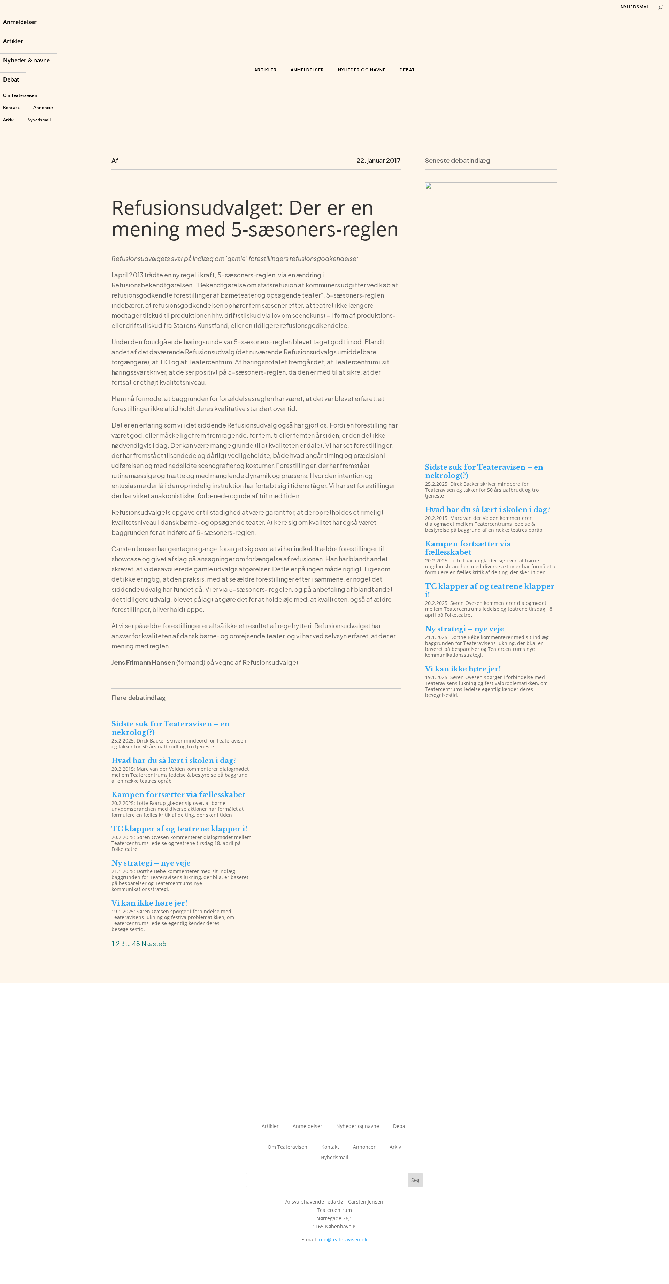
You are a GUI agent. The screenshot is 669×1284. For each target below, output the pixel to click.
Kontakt (11, 107)
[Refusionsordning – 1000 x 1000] (491, 448)
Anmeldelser (20, 23)
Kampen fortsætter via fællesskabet (178, 795)
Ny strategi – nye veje (151, 863)
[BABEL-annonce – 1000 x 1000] (491, 187)
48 (136, 943)
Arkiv (8, 120)
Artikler (13, 42)
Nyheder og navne (362, 69)
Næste (151, 943)
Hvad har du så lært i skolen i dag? (174, 760)
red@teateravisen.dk (343, 1239)
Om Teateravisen (20, 95)
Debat (11, 80)
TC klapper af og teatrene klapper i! (179, 829)
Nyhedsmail (39, 120)
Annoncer (43, 107)
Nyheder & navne (26, 61)
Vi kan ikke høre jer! (149, 903)
